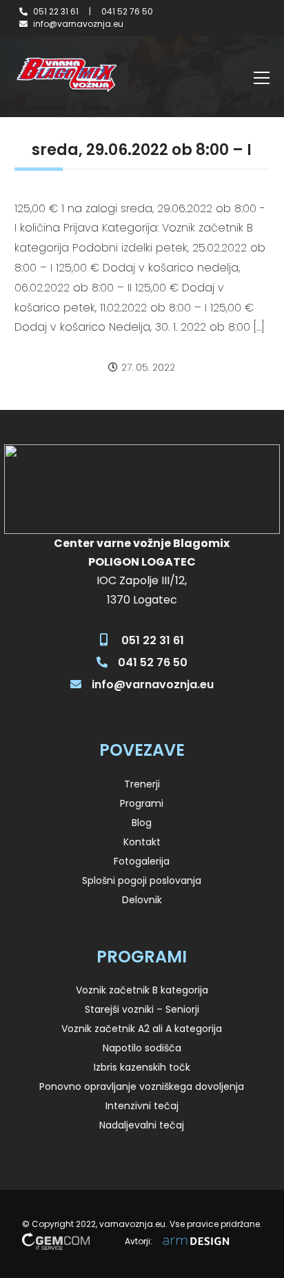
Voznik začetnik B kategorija (142, 990)
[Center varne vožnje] (66, 74)
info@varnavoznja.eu (78, 24)
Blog (142, 822)
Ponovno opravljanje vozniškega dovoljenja (141, 1086)
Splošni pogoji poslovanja (141, 880)
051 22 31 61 (56, 11)
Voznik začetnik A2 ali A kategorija (141, 1028)
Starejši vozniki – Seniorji (142, 1009)
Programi (141, 803)
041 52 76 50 (127, 11)
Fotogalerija (142, 861)
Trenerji (142, 784)
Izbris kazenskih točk (142, 1067)
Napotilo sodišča (142, 1048)
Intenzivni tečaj (142, 1106)
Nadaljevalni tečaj (141, 1125)
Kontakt (142, 842)
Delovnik (142, 900)
